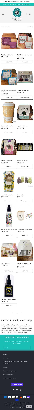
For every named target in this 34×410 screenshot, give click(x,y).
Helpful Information (8, 374)
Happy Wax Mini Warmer (22, 126)
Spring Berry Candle (5, 263)
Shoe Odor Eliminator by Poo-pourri (9, 229)
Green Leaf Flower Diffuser (7, 194)
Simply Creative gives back (10, 371)
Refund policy (11, 404)
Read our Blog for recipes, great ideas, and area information (15, 362)
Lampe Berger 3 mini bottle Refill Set (24, 264)
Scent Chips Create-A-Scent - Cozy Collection (24, 55)
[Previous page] (12, 313)
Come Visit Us (6, 358)
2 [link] (21, 313)
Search (5, 354)
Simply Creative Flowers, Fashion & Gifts (16, 402)
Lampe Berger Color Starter (23, 90)
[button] (3, 14)
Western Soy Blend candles (7, 126)
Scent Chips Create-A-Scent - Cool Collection (8, 91)
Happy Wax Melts (21, 194)
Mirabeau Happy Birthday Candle (24, 229)
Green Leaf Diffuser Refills (22, 160)
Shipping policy (12, 407)
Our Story (5, 367)
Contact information (21, 407)
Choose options (25, 97)
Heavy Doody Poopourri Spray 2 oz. (8, 299)
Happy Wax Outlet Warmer (7, 160)
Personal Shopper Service (9, 378)
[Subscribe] (29, 348)
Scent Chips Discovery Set (6, 54)
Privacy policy (19, 404)
